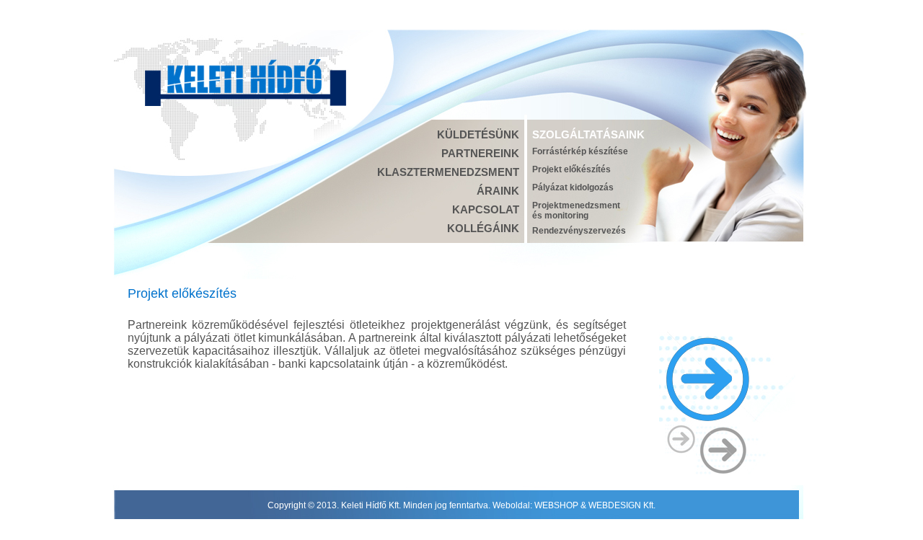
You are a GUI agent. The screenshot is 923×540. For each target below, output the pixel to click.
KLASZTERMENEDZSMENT (448, 172)
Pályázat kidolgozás (573, 187)
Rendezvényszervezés (579, 231)
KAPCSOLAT (485, 209)
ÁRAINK (498, 191)
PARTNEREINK (480, 153)
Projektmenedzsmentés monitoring (576, 210)
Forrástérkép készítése (580, 151)
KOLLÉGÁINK (483, 228)
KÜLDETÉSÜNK (478, 134)
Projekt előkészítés (571, 169)
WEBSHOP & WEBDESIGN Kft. (594, 505)
